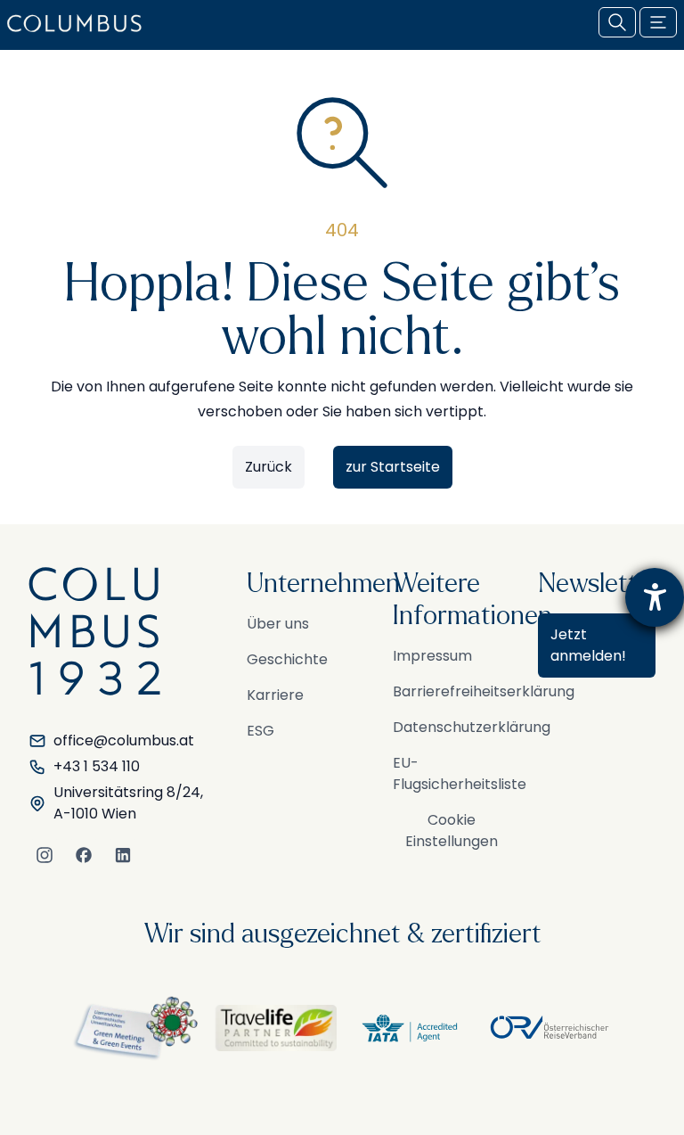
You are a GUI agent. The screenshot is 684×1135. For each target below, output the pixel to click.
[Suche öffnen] (617, 22)
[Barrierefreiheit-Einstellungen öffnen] (654, 597)
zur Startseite (393, 466)
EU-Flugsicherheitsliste (459, 773)
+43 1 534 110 (96, 766)
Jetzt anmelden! (588, 645)
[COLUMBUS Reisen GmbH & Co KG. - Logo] (79, 23)
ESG (260, 730)
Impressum (432, 656)
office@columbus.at (123, 740)
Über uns (278, 623)
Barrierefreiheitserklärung (483, 691)
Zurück (268, 466)
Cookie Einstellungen (451, 830)
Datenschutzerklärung (471, 727)
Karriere (275, 695)
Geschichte (287, 659)
